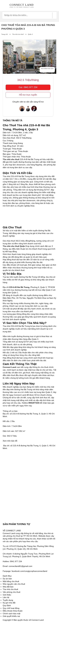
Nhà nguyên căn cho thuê (14, 584)
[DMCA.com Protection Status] (9, 628)
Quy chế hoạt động (11, 608)
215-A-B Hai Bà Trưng (19, 287)
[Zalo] (9, 647)
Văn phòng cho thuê (11, 592)
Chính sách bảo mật (11, 613)
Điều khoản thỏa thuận (13, 611)
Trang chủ (4, 34)
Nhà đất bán (8, 587)
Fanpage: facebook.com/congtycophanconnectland (25, 571)
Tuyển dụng (8, 600)
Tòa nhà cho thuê (18, 34)
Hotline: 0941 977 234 (12, 561)
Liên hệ (6, 597)
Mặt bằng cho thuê (11, 581)
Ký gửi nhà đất (9, 603)
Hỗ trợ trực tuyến (28, 94)
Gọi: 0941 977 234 (28, 87)
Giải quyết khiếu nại (11, 616)
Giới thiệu (7, 595)
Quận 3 (30, 34)
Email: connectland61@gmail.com (17, 566)
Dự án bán (7, 579)
